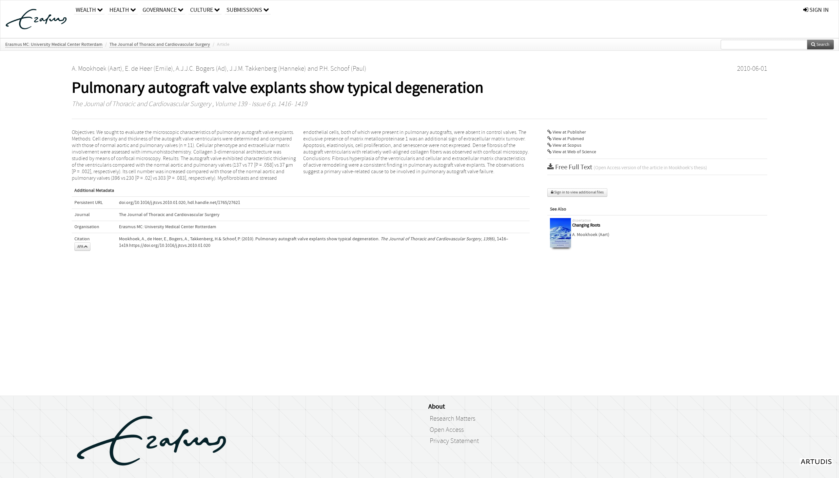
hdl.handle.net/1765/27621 (213, 202)
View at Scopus (566, 145)
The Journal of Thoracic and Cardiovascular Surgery (159, 44)
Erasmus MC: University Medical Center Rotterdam (54, 44)
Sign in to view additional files (579, 192)
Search (822, 44)
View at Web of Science (574, 152)
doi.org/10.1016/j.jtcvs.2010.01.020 (152, 202)
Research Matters (452, 419)
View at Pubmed (568, 138)
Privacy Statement (454, 441)
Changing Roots (586, 225)
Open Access (447, 430)
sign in (818, 10)
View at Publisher (569, 132)
